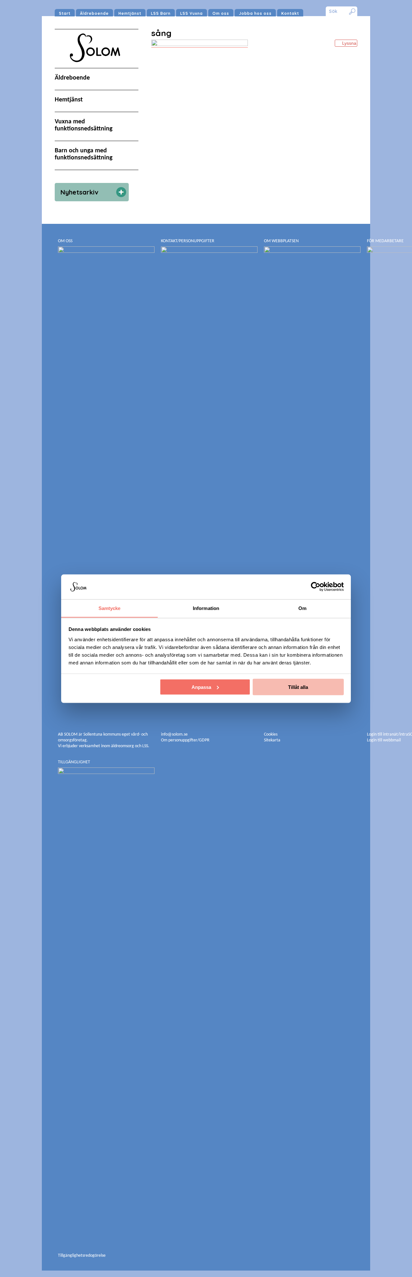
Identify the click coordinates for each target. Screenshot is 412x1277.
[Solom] (96, 68)
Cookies (270, 734)
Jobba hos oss (255, 13)
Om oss (220, 13)
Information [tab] (206, 608)
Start (64, 13)
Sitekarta (272, 740)
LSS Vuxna (191, 13)
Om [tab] (302, 608)
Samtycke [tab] (109, 608)
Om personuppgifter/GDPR (185, 740)
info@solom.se (175, 734)
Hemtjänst (129, 13)
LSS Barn (161, 13)
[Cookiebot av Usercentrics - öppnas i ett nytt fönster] (315, 586)
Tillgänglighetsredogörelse (82, 1255)
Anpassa (201, 687)
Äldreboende (94, 13)
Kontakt (290, 13)
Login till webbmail (384, 740)
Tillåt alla (298, 687)
